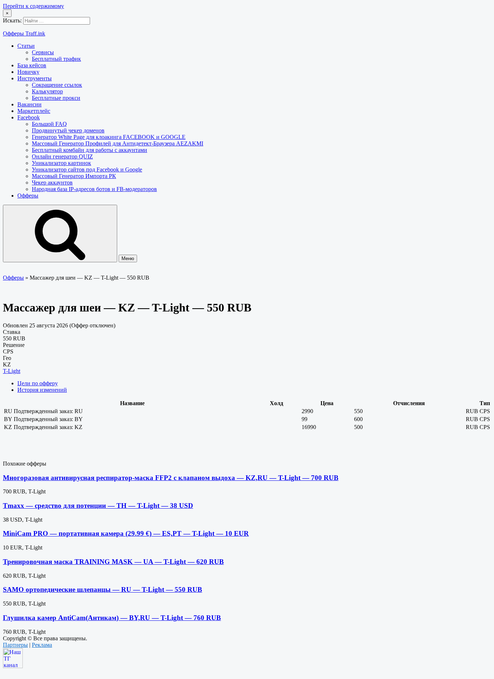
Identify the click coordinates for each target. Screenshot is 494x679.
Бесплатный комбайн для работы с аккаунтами (89, 150)
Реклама (42, 645)
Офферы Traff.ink (24, 33)
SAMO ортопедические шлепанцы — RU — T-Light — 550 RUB (102, 589)
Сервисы (43, 52)
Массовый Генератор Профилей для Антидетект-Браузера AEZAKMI (117, 143)
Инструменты (34, 78)
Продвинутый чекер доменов (68, 130)
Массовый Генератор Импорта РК (74, 176)
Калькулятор (47, 91)
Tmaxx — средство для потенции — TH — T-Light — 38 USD (98, 505)
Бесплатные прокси (56, 98)
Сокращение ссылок (57, 85)
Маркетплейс (33, 111)
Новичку (28, 72)
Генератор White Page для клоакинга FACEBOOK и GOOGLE (109, 137)
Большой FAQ (49, 124)
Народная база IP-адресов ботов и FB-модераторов (94, 189)
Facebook (28, 117)
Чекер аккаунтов (52, 182)
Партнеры (15, 645)
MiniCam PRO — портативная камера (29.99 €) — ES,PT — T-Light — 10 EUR (126, 533)
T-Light (11, 371)
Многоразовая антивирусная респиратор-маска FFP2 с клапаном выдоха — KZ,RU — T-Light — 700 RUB (170, 477)
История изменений (42, 390)
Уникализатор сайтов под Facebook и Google (87, 169)
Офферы (27, 195)
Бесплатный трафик (56, 59)
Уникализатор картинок (61, 163)
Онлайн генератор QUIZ (62, 156)
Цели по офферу (37, 383)
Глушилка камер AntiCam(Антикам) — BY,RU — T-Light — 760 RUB (112, 617)
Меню (128, 258)
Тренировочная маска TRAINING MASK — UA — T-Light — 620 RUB (113, 561)
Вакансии (29, 104)
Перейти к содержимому (33, 6)
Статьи (26, 46)
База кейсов (31, 65)
